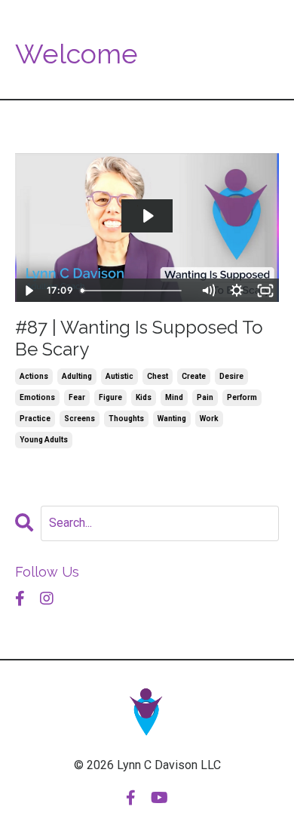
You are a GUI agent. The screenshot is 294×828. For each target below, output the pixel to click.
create (194, 376)
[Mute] (208, 291)
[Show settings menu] (236, 291)
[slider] (134, 291)
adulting (77, 376)
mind (174, 397)
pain (205, 397)
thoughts (126, 418)
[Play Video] (28, 291)
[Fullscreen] (265, 291)
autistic (119, 376)
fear (77, 397)
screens (79, 418)
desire (231, 376)
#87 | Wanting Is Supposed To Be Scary (139, 338)
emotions (37, 397)
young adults (44, 440)
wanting (172, 418)
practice (35, 418)
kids (144, 397)
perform (242, 397)
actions (34, 376)
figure (110, 397)
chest (157, 376)
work (209, 418)
